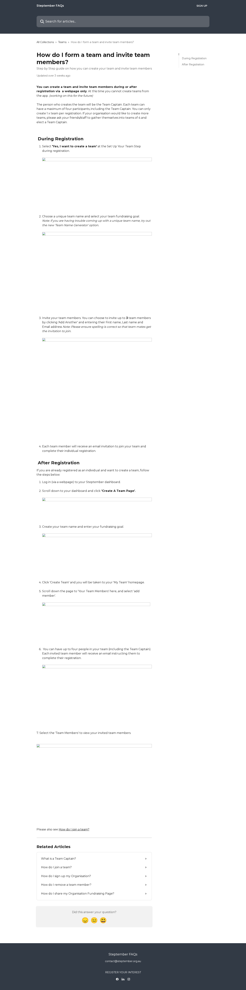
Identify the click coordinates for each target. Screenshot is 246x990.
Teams (62, 42)
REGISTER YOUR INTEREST (123, 972)
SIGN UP (201, 6)
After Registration (193, 64)
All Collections (45, 42)
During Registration (194, 58)
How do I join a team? (74, 829)
